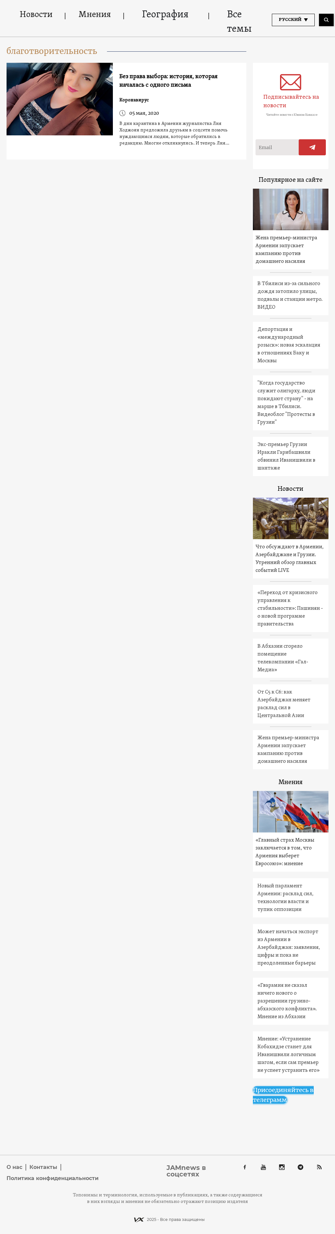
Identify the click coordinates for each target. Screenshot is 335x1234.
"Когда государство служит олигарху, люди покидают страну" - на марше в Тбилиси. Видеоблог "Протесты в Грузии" (286, 403)
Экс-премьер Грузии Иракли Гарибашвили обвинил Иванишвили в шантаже (286, 456)
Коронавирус (134, 100)
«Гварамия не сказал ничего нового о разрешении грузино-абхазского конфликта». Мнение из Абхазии (287, 1001)
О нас (14, 1167)
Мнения (95, 14)
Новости (36, 14)
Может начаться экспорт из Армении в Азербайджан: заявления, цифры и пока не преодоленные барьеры (288, 948)
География (165, 15)
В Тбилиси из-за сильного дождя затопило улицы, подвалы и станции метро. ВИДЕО (290, 296)
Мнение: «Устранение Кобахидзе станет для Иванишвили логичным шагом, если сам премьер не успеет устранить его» (288, 1055)
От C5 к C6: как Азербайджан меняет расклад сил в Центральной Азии (283, 704)
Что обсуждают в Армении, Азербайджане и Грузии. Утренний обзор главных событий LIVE (290, 559)
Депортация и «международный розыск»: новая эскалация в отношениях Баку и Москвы (288, 345)
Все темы (239, 22)
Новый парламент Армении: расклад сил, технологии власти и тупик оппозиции (285, 898)
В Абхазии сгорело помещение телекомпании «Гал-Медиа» (282, 658)
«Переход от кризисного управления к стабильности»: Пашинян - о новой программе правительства (290, 608)
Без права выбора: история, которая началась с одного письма (168, 81)
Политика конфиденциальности (52, 1178)
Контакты (43, 1167)
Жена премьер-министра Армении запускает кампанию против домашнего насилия (286, 250)
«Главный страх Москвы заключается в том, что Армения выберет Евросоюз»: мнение (285, 852)
